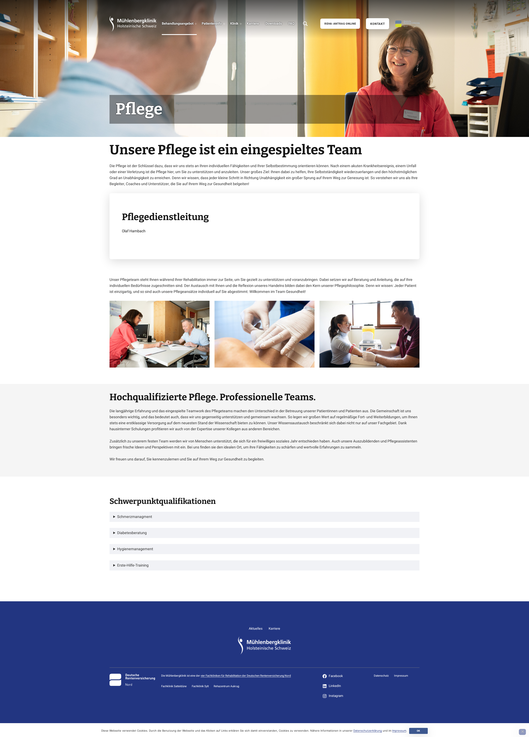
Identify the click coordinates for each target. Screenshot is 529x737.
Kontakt (377, 24)
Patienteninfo (212, 23)
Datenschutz (381, 676)
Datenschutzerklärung (367, 730)
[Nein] (522, 732)
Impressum (401, 676)
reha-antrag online (340, 24)
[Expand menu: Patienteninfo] (224, 24)
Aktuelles (255, 628)
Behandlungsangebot (177, 23)
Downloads (274, 23)
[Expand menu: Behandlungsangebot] (196, 24)
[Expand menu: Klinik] (241, 24)
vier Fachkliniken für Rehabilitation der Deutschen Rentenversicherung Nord (246, 676)
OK (418, 731)
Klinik (234, 23)
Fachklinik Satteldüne (174, 686)
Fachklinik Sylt (200, 686)
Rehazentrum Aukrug (226, 686)
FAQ (291, 23)
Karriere (253, 23)
